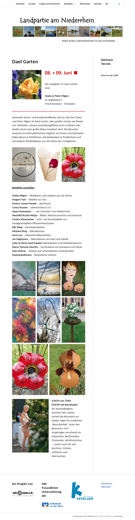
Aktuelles (20, 4)
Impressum (106, 487)
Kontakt (98, 4)
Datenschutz (106, 484)
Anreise (32, 4)
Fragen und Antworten (49, 4)
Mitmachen (85, 4)
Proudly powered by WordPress (84, 516)
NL (107, 4)
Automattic (118, 516)
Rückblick (68, 4)
